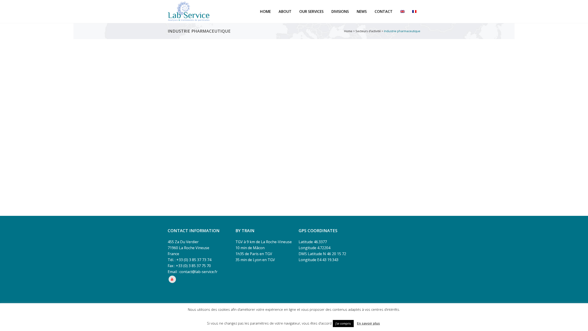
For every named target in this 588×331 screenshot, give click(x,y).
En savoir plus (368, 323)
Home (348, 31)
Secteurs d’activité (368, 31)
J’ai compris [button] (343, 323)
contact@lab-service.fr (198, 271)
